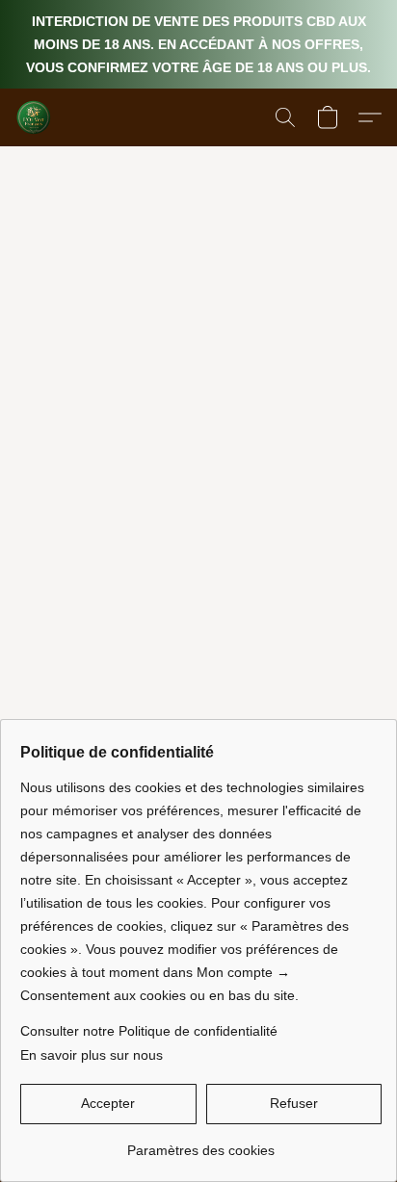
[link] (201, 1143)
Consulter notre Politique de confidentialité (149, 1031)
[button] (34, 117)
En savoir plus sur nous (91, 1055)
